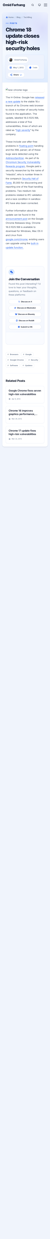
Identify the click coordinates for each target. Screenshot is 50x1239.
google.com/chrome (17, 239)
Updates (28, 365)
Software (14, 365)
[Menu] (45, 5)
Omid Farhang (14, 5)
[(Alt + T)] (39, 5)
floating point (26, 145)
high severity (23, 130)
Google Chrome (17, 360)
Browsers (14, 354)
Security (34, 360)
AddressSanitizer (15, 158)
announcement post (16, 218)
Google (28, 354)
